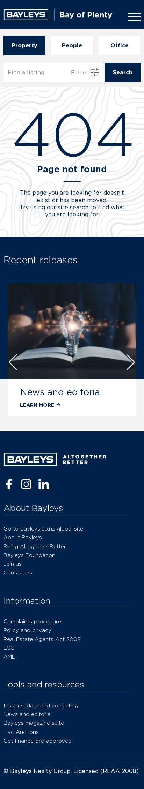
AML (9, 656)
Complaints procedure (32, 621)
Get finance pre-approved (37, 740)
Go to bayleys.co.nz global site (43, 528)
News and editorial (61, 391)
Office (119, 45)
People (72, 45)
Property (24, 45)
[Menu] (133, 16)
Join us (12, 564)
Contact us (17, 572)
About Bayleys (22, 537)
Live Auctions (21, 732)
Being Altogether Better (34, 546)
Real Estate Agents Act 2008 (42, 639)
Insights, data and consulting (40, 705)
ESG (9, 648)
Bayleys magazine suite (33, 723)
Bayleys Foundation (29, 555)
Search (122, 72)
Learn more (37, 405)
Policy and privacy (27, 630)
